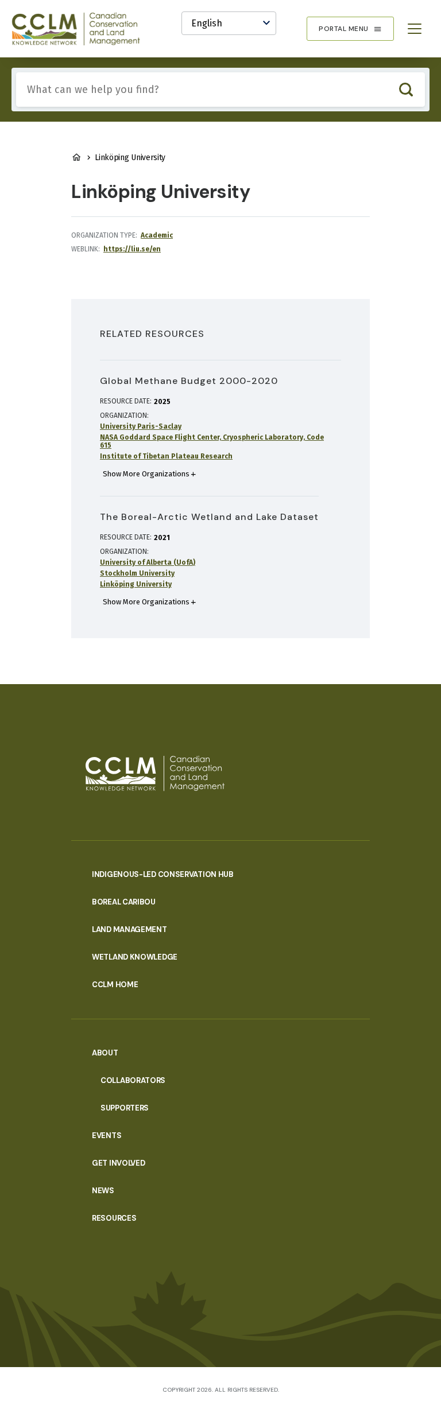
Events (106, 1135)
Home (76, 157)
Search (405, 89)
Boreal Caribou (124, 902)
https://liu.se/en (132, 249)
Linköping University (136, 584)
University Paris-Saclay (140, 426)
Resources (114, 1218)
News (103, 1190)
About (105, 1053)
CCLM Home (115, 984)
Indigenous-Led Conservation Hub (163, 874)
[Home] (80, 28)
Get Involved (118, 1163)
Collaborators (132, 1080)
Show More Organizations (146, 473)
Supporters (124, 1108)
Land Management (129, 929)
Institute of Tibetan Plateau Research (166, 456)
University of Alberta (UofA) (147, 562)
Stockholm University (137, 573)
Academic (157, 235)
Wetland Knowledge (134, 957)
